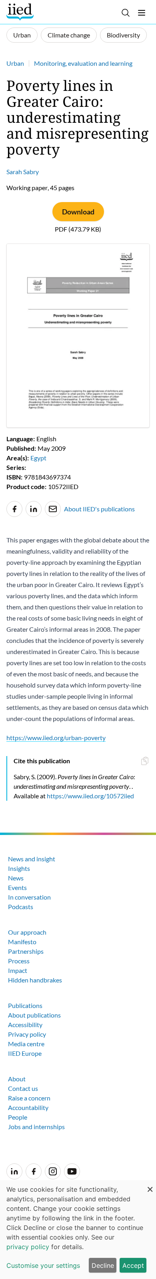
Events (17, 887)
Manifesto (22, 941)
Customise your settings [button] (43, 1265)
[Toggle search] (126, 13)
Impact (17, 970)
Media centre (26, 1043)
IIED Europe (25, 1053)
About (17, 1079)
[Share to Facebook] (14, 509)
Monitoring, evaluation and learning (83, 63)
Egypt (38, 458)
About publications (34, 1015)
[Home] (21, 12)
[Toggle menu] (142, 13)
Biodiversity (123, 35)
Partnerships (26, 951)
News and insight (31, 858)
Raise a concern (29, 1098)
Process (19, 961)
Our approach (27, 932)
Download (78, 211)
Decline (103, 1265)
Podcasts (20, 906)
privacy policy (27, 1247)
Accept (133, 1265)
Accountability (28, 1107)
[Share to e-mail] (53, 509)
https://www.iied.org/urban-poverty (56, 737)
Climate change (69, 35)
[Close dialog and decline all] (150, 1185)
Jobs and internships (36, 1126)
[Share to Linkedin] (34, 509)
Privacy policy (27, 1034)
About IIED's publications (99, 509)
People (17, 1117)
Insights (19, 868)
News (16, 878)
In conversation (29, 897)
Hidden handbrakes (35, 980)
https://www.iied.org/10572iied (90, 796)
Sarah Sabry (22, 171)
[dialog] (78, 1229)
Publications (25, 1005)
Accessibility (25, 1024)
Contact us (23, 1088)
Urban (22, 35)
